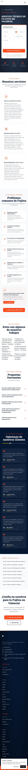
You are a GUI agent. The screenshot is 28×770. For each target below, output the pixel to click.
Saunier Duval (5, 704)
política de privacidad (18, 54)
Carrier (4, 682)
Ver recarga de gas (8, 302)
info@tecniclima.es (8, 652)
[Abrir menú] (25, 2)
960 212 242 (15, 622)
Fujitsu (3, 689)
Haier (3, 694)
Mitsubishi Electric (6, 699)
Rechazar (16, 766)
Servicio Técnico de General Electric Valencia (14, 581)
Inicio (2, 9)
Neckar (4, 701)
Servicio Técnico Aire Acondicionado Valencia (14, 561)
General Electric (6, 692)
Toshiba (4, 706)
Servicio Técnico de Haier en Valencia (12, 584)
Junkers (4, 696)
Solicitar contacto (14, 50)
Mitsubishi (4, 749)
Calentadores (5, 674)
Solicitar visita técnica (15, 617)
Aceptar (23, 766)
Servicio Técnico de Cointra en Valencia (12, 574)
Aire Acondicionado (7, 669)
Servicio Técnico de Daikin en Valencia (12, 578)
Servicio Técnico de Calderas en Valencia (13, 564)
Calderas (4, 672)
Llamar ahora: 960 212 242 (15, 310)
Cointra (4, 684)
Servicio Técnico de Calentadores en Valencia (14, 568)
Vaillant (4, 709)
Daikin (3, 687)
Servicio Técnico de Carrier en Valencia (12, 571)
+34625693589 (8, 649)
